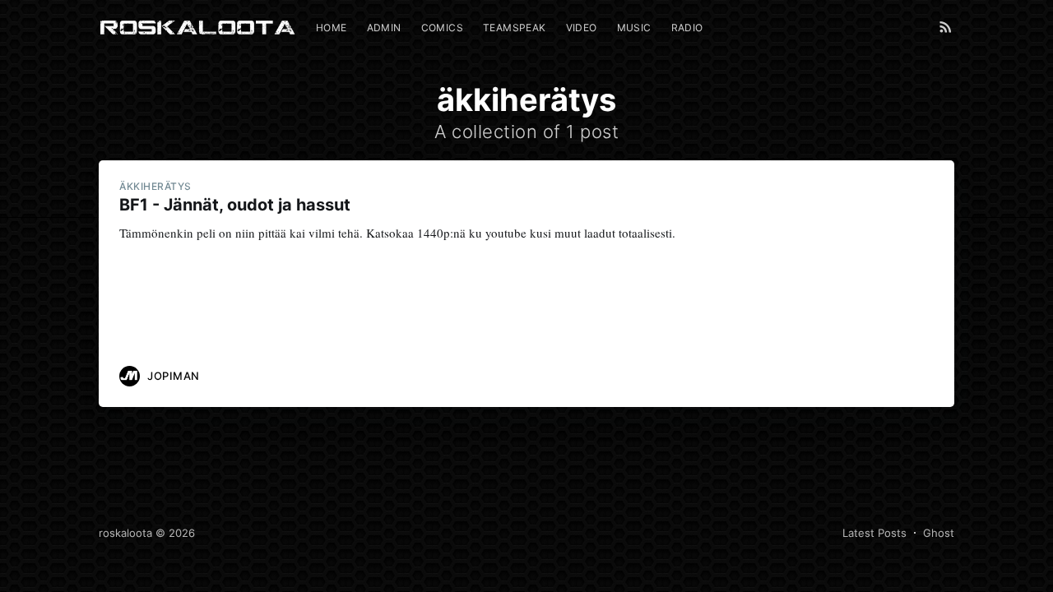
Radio (687, 27)
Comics (442, 27)
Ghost (938, 532)
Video (581, 27)
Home (331, 27)
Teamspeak (514, 27)
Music (634, 27)
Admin (384, 27)
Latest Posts (874, 532)
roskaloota (125, 532)
